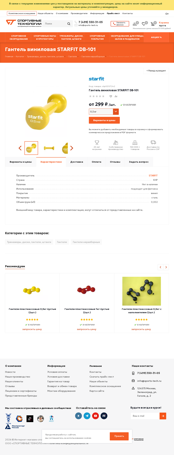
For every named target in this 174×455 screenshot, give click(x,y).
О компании (62, 13)
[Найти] (69, 23)
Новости (10, 371)
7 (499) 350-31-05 (90, 22)
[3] (97, 96)
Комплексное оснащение (22, 13)
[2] (93, 96)
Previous (20, 148)
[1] (90, 96)
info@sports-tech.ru (88, 25)
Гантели (62, 242)
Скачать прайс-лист (102, 376)
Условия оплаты (57, 371)
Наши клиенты (14, 381)
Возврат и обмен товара (62, 386)
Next (71, 148)
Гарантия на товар (58, 381)
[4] (100, 96)
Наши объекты (45, 13)
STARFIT (153, 175)
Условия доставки (58, 376)
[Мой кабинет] (167, 14)
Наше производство (17, 376)
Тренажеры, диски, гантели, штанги (29, 242)
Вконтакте (78, 415)
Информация (97, 13)
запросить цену (32, 329)
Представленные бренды (21, 395)
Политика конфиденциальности (68, 443)
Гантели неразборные (86, 242)
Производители (79, 13)
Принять (119, 436)
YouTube (95, 415)
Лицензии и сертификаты (21, 390)
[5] (103, 96)
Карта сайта (97, 390)
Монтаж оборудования (61, 390)
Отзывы (10, 386)
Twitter (104, 415)
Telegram (87, 415)
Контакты (128, 13)
